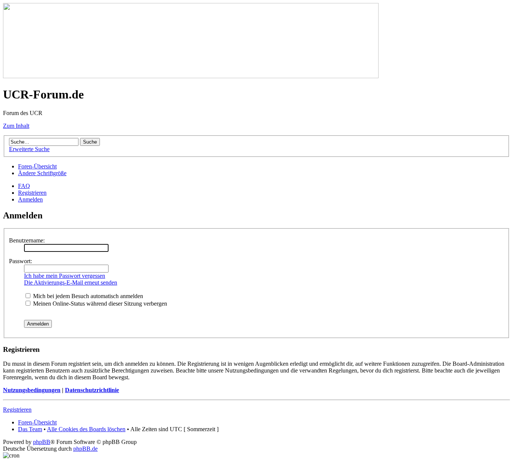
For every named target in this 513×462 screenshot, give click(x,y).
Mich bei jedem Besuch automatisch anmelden (87, 296)
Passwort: (20, 261)
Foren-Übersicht (37, 166)
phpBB (41, 442)
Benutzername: (27, 240)
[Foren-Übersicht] (191, 76)
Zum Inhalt (16, 126)
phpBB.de (85, 448)
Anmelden (30, 199)
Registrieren (32, 192)
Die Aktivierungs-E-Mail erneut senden (70, 282)
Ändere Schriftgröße (42, 173)
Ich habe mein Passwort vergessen (64, 276)
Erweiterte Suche (29, 149)
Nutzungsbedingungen (31, 390)
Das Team (30, 429)
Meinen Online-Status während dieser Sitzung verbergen (99, 303)
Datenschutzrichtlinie (92, 390)
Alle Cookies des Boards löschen (86, 429)
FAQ (24, 186)
